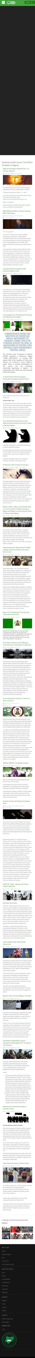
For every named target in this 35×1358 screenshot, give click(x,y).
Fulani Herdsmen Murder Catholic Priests (16, 1163)
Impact (3, 1251)
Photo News (5, 1286)
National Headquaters (7, 1319)
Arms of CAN (5, 1261)
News (3, 1272)
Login (3, 1329)
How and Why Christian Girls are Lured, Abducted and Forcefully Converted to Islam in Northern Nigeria (17, 423)
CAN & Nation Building (8, 1264)
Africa (22, 395)
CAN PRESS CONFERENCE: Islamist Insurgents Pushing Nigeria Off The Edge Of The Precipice (17, 1043)
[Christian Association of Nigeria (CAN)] (11, 2)
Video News (5, 1289)
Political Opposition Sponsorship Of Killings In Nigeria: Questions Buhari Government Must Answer (17, 550)
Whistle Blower (5, 1282)
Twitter (3, 1304)
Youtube (4, 1307)
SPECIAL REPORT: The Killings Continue (15, 763)
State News (4, 1292)
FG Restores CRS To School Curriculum (15, 465)
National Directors (6, 1254)
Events (3, 1276)
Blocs (3, 1257)
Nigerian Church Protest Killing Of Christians (17, 996)
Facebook (4, 1300)
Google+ (4, 1310)
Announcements (6, 1279)
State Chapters (5, 1322)
